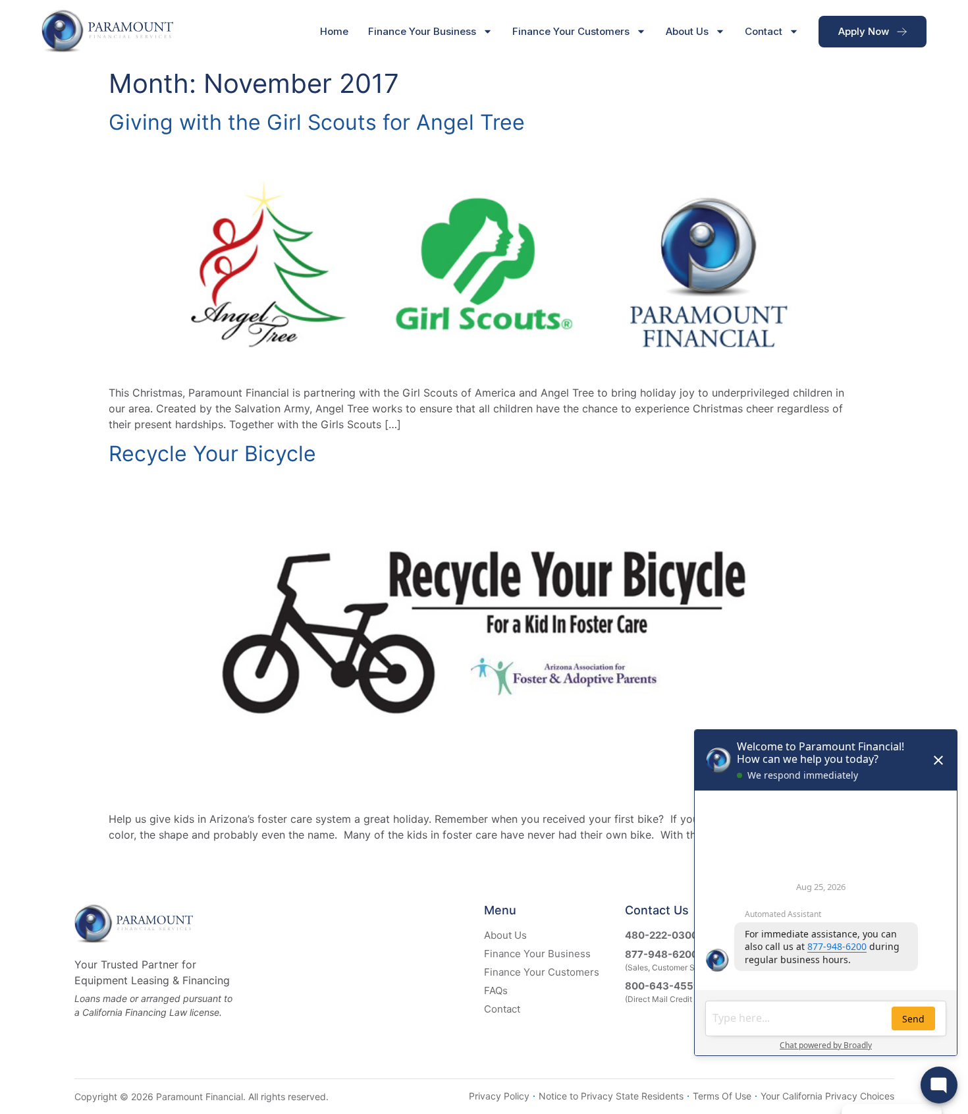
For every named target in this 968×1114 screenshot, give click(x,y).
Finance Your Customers (571, 31)
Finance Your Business (422, 31)
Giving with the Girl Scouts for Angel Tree (317, 122)
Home (334, 31)
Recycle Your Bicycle (212, 453)
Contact (763, 31)
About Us (687, 31)
